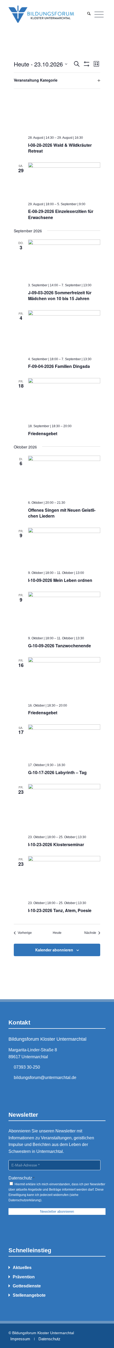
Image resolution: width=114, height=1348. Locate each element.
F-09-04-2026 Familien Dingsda (59, 366)
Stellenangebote (29, 1295)
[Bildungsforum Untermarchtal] (47, 14)
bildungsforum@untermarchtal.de (45, 1077)
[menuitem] (89, 14)
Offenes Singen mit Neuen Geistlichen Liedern (61, 513)
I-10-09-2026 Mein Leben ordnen (60, 580)
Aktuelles (22, 1267)
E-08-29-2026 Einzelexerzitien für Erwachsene (60, 214)
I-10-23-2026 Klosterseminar (56, 844)
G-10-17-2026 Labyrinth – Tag (57, 772)
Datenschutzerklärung (24, 1200)
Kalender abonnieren (54, 949)
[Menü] (99, 14)
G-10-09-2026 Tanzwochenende (59, 645)
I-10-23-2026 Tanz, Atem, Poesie (59, 910)
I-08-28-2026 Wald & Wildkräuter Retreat (60, 148)
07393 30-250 (27, 1067)
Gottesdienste (27, 1286)
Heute (57, 933)
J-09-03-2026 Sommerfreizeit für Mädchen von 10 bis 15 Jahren (59, 295)
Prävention (24, 1277)
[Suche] (89, 14)
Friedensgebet (42, 433)
